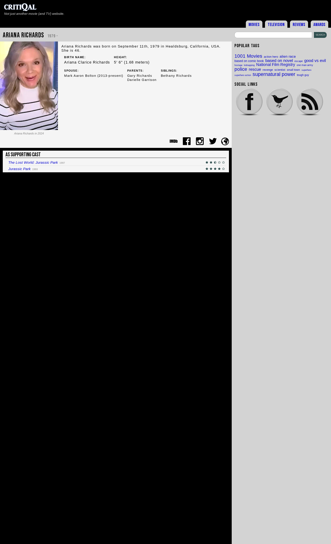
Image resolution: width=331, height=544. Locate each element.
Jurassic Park (19, 169)
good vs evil (315, 61)
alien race (288, 56)
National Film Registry (275, 65)
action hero (271, 56)
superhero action (242, 75)
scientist (279, 69)
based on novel (279, 61)
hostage (238, 65)
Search (320, 35)
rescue (255, 69)
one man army (305, 65)
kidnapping (249, 65)
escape (298, 61)
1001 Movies (248, 56)
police (240, 69)
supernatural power (274, 74)
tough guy (303, 75)
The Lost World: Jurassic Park (33, 162)
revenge (268, 69)
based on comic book (249, 61)
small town (293, 69)
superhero (306, 70)
